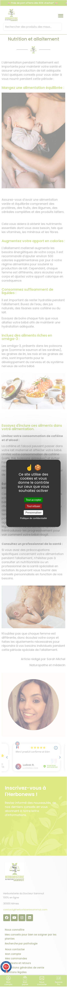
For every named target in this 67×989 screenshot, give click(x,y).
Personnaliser (33, 512)
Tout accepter (33, 499)
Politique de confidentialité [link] (33, 518)
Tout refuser (33, 506)
